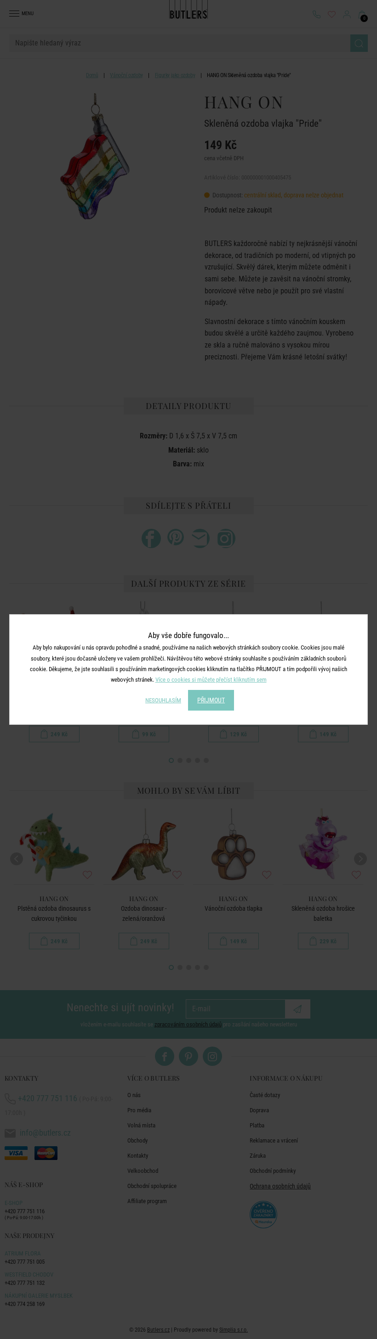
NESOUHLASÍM (163, 700)
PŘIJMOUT (211, 700)
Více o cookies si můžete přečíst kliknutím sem (211, 679)
